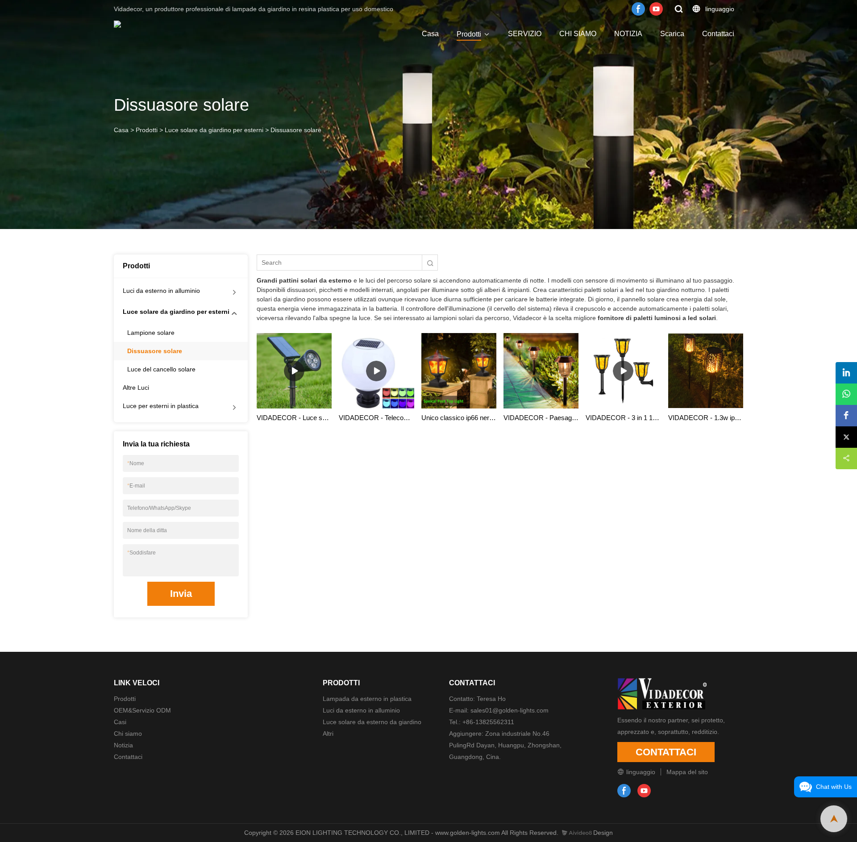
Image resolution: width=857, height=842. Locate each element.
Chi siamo (128, 733)
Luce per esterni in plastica (161, 405)
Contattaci (718, 34)
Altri (328, 733)
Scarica (672, 34)
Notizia (123, 745)
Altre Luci (136, 387)
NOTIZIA (628, 34)
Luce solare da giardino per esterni (214, 129)
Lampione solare (151, 332)
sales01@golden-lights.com (509, 710)
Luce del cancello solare (161, 369)
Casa (430, 34)
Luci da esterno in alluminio (161, 290)
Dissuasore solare (295, 129)
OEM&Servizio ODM (142, 710)
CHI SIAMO (577, 34)
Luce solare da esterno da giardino (372, 721)
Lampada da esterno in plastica (367, 698)
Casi (120, 721)
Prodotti (469, 34)
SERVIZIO (524, 34)
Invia (181, 593)
